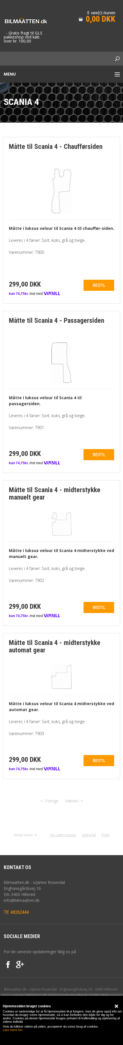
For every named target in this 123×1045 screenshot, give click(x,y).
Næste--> (74, 800)
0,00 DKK (100, 19)
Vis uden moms (63, 834)
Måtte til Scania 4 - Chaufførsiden (55, 147)
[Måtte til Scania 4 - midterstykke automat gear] (61, 676)
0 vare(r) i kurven (101, 12)
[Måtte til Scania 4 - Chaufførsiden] (61, 190)
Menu (10, 74)
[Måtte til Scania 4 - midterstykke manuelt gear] (61, 523)
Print (106, 834)
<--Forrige (49, 800)
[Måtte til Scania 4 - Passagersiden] (61, 362)
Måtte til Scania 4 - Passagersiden (56, 320)
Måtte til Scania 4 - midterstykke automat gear (54, 646)
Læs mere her (13, 1030)
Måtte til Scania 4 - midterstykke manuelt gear (54, 493)
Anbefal (89, 834)
